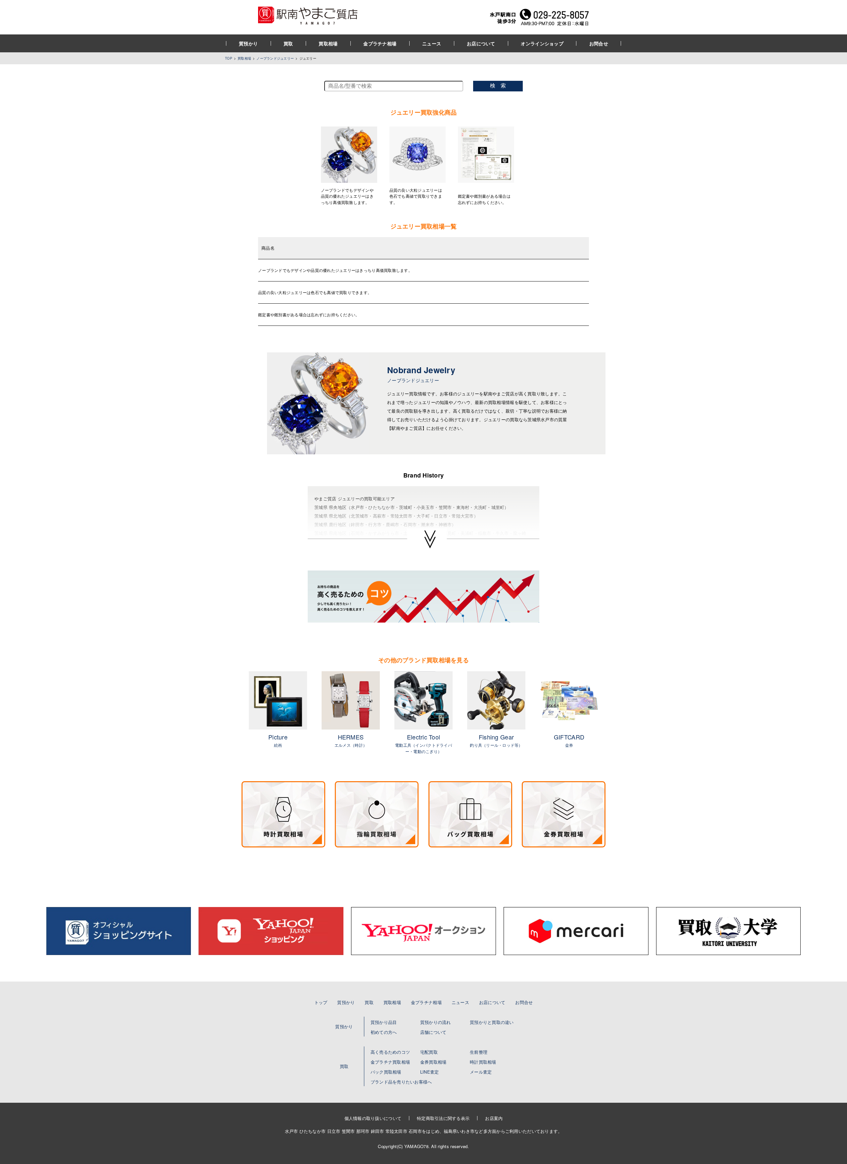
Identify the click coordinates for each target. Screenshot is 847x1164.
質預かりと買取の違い (492, 1022)
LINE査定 (429, 1072)
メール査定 (481, 1072)
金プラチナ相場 (379, 43)
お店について (481, 43)
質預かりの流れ (435, 1022)
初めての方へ (384, 1032)
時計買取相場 (483, 1062)
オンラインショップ (542, 43)
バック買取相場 (386, 1072)
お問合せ (598, 43)
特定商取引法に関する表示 (443, 1118)
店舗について (433, 1032)
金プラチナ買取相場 (390, 1062)
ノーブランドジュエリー (275, 58)
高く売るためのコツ (390, 1052)
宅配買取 (429, 1052)
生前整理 (478, 1052)
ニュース (431, 43)
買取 (288, 43)
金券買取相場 (433, 1062)
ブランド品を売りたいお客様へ (401, 1082)
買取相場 (328, 43)
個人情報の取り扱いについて (372, 1118)
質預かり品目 (384, 1022)
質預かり (248, 43)
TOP (228, 58)
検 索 (498, 85)
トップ (321, 1002)
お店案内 (494, 1118)
